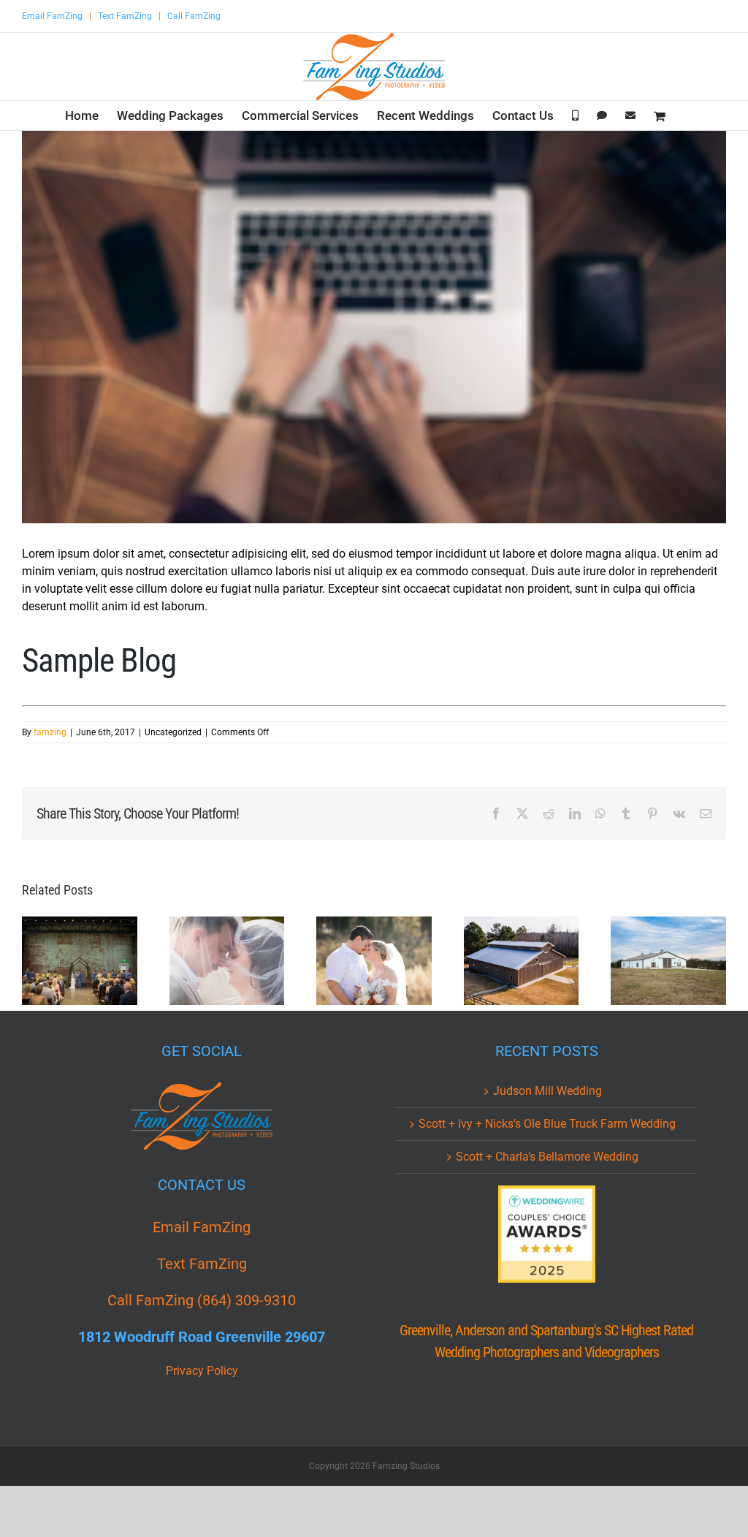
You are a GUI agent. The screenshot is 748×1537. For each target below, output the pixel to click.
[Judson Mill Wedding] (79, 960)
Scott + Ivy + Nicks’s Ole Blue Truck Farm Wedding (547, 1124)
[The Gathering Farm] (521, 960)
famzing (50, 732)
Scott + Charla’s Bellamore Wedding (547, 1157)
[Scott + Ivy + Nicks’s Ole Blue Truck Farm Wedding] (227, 960)
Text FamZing (125, 16)
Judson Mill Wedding (547, 1091)
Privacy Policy (202, 1371)
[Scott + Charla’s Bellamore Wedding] (374, 960)
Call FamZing (194, 16)
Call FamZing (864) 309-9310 (201, 1300)
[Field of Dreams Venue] (668, 960)
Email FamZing (52, 16)
